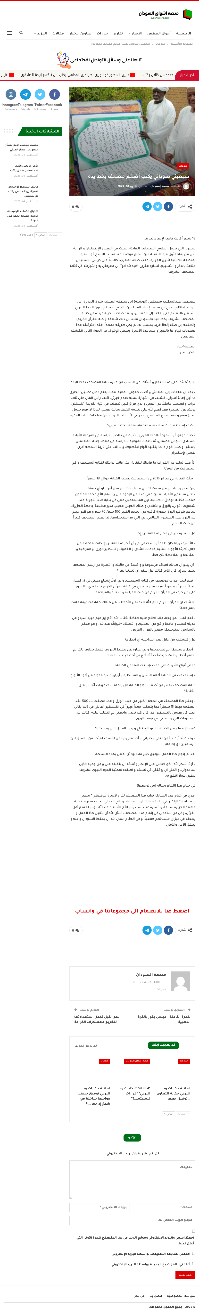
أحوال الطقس (159, 34)
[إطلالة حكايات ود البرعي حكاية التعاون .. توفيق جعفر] (172, 1071)
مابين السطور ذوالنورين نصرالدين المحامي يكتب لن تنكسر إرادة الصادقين (117, 75)
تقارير (118, 34)
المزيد (42, 34)
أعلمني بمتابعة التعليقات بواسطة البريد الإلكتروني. (150, 1254)
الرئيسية (183, 34)
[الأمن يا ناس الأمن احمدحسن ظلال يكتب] (51, 172)
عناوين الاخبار (80, 34)
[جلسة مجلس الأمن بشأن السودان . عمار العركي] (51, 151)
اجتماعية (184, 1061)
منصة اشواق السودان (137, 1061)
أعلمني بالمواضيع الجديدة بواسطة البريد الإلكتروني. (150, 1264)
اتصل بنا (155, 1296)
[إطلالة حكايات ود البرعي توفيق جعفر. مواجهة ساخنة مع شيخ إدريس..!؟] (92, 1071)
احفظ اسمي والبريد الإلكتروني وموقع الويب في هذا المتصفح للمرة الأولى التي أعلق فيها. (135, 1241)
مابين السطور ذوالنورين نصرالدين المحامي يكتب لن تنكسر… (22, 192)
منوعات (183, 166)
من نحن (139, 1296)
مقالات (58, 34)
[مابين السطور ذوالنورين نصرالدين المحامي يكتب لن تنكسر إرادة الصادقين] (51, 192)
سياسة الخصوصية (181, 1296)
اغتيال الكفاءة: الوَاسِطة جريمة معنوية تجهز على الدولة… (22, 216)
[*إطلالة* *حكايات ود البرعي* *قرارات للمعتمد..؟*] (132, 1071)
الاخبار (137, 34)
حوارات (102, 34)
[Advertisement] (66, 13)
